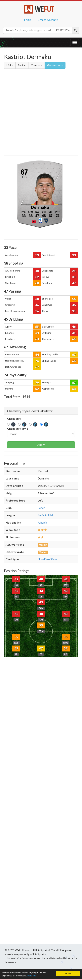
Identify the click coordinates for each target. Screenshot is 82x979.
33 (37, 255)
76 (37, 360)
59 (41, 625)
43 (16, 590)
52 (37, 388)
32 (37, 277)
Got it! (68, 973)
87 (74, 382)
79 (37, 382)
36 (37, 311)
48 (41, 579)
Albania (42, 522)
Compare (36, 65)
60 (37, 283)
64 (37, 332)
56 (74, 299)
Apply (41, 444)
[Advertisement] (41, 113)
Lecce (41, 507)
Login (27, 19)
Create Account (48, 19)
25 (74, 271)
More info (31, 975)
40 (37, 271)
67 (74, 354)
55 (37, 326)
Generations (55, 65)
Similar (22, 65)
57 (16, 648)
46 (37, 305)
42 (16, 579)
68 (74, 388)
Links (10, 65)
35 (74, 277)
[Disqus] (41, 805)
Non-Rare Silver (47, 559)
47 (74, 283)
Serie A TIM (45, 515)
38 (37, 299)
